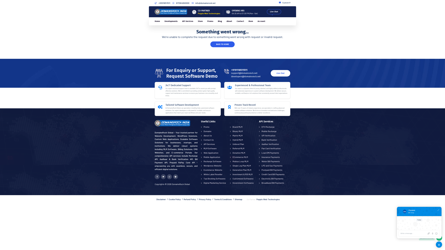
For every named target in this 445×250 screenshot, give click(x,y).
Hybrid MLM (238, 140)
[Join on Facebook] (157, 176)
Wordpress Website (212, 165)
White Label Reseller (213, 174)
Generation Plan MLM (242, 170)
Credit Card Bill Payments (273, 174)
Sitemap (238, 199)
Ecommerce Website (213, 170)
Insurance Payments (271, 157)
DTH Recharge (268, 127)
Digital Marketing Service (215, 183)
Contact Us (209, 140)
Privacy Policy (205, 199)
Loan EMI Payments (270, 153)
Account (261, 21)
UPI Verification (268, 135)
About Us (208, 135)
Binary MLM (238, 131)
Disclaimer (161, 199)
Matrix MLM (238, 135)
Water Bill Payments (271, 161)
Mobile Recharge (269, 131)
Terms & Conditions (223, 199)
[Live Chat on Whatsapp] (169, 176)
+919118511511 (164, 3)
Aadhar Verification (270, 144)
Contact (240, 21)
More (251, 21)
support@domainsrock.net (244, 73)
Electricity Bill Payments (272, 178)
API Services (187, 21)
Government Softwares (243, 183)
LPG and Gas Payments (272, 165)
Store (200, 21)
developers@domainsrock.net (246, 76)
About (229, 21)
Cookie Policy (175, 199)
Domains (207, 131)
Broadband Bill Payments (273, 183)
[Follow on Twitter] (163, 176)
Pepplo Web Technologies (268, 199)
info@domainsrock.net (205, 3)
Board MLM (237, 127)
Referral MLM (238, 148)
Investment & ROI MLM (243, 174)
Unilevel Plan (238, 144)
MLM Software (210, 148)
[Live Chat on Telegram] (175, 176)
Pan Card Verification (271, 148)
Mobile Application (212, 157)
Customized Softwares (243, 178)
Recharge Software (212, 161)
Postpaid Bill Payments (272, 170)
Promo (210, 21)
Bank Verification (269, 140)
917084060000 (182, 3)
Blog (220, 21)
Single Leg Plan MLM (242, 165)
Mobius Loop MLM (240, 161)
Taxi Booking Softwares (214, 178)
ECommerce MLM (240, 157)
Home (157, 21)
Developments (171, 21)
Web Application (211, 153)
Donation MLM (239, 153)
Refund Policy (190, 199)
